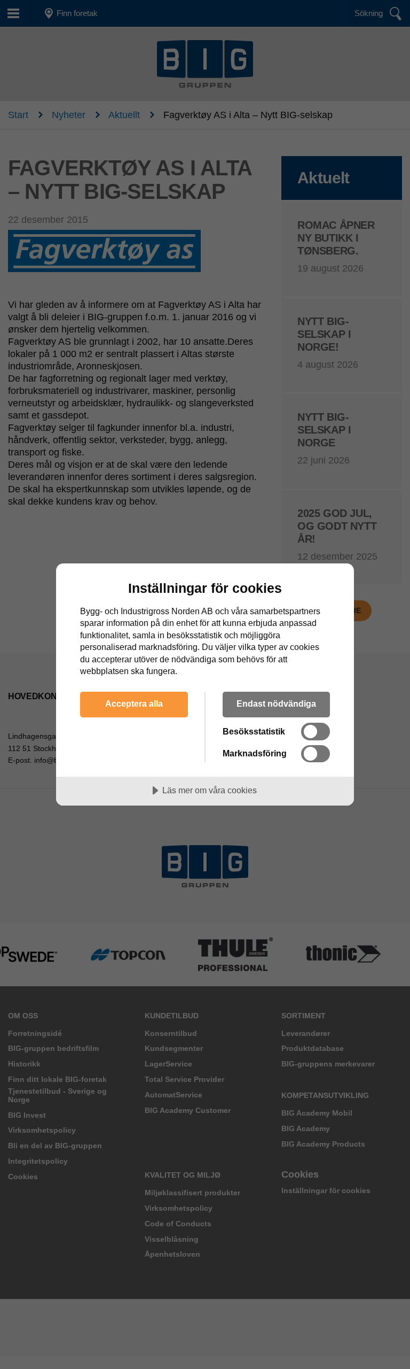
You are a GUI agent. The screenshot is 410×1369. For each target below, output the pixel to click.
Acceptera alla (134, 703)
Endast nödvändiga (276, 703)
